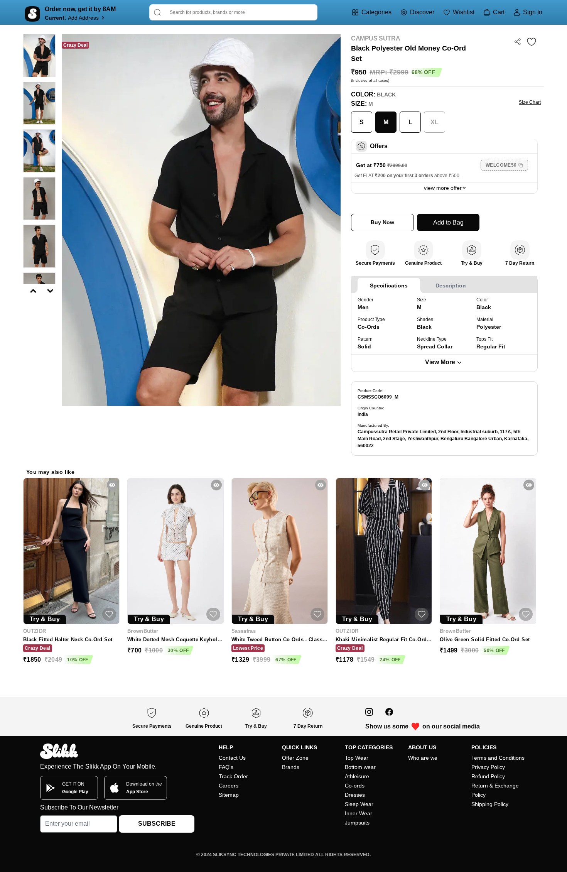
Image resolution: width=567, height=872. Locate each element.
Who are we (422, 758)
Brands (290, 767)
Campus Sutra (375, 38)
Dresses (355, 795)
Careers (228, 785)
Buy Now (382, 222)
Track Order (233, 776)
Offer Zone (295, 758)
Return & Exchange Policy (495, 790)
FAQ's (226, 767)
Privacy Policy (488, 767)
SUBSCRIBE (157, 823)
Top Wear (356, 758)
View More (440, 362)
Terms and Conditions (498, 758)
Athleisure (357, 776)
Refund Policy (488, 776)
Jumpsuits (357, 823)
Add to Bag (448, 222)
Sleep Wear (359, 804)
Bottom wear (360, 767)
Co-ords (354, 785)
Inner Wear (358, 813)
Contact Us (232, 758)
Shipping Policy (489, 804)
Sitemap (229, 795)
